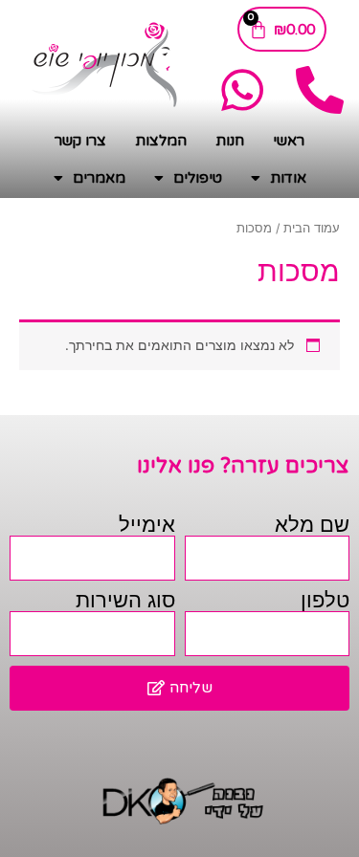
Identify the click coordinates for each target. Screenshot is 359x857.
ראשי (288, 140)
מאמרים (99, 178)
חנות (229, 140)
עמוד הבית (311, 228)
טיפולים (197, 178)
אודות (288, 178)
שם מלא (312, 525)
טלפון (325, 600)
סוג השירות (125, 600)
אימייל (147, 525)
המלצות (161, 140)
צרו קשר (80, 140)
